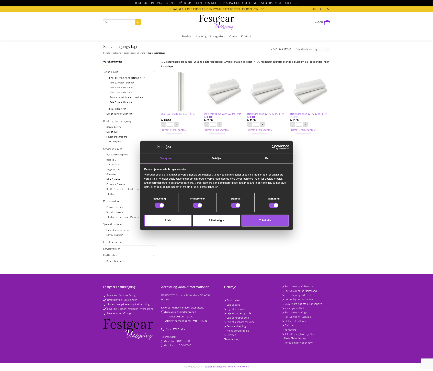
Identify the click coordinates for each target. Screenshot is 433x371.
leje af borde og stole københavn (303, 303)
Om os (233, 36)
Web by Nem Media (238, 366)
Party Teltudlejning (295, 338)
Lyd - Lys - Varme (112, 242)
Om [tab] (267, 158)
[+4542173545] (328, 9)
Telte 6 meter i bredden (121, 92)
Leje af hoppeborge (237, 317)
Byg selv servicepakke (117, 154)
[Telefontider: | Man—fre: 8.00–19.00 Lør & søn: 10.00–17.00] (321, 9)
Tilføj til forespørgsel (174, 129)
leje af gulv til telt (294, 308)
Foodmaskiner (111, 201)
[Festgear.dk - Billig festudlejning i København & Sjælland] (216, 22)
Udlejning (201, 36)
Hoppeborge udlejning (117, 229)
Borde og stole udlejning (134, 53)
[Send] (138, 22)
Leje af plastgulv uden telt (119, 113)
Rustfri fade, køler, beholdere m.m (123, 189)
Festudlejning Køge (296, 312)
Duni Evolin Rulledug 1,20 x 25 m (178, 113)
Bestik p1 (111, 159)
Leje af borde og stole (238, 313)
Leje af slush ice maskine (240, 322)
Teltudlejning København (298, 342)
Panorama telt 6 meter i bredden (126, 97)
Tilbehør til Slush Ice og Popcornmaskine (126, 216)
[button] (322, 22)
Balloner (289, 325)
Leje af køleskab (235, 309)
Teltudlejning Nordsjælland (300, 334)
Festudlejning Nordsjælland (301, 290)
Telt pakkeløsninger (116, 108)
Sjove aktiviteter (112, 224)
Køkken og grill (113, 164)
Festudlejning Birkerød (298, 295)
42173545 (178, 328)
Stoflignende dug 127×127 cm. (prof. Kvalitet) (222, 115)
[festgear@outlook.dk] (314, 9)
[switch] (197, 205)
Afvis (168, 220)
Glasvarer (111, 174)
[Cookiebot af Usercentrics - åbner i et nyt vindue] (274, 147)
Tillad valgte (216, 220)
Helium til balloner (295, 321)
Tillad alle (265, 220)
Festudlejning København (299, 286)
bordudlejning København (300, 299)
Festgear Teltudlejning (214, 366)
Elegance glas (113, 169)
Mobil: (168, 329)
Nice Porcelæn (113, 179)
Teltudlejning (110, 71)
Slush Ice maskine (115, 212)
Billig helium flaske (115, 260)
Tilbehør (110, 193)
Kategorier (216, 36)
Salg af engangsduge (116, 136)
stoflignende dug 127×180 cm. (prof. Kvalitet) (265, 115)
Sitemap (231, 335)
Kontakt (246, 36)
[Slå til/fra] (154, 72)
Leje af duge (112, 131)
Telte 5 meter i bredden (121, 102)
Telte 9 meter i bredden (121, 87)
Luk (296, 3)
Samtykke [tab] (166, 158)
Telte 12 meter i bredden (122, 82)
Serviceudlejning (112, 149)
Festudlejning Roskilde (298, 316)
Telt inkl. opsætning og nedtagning (123, 77)
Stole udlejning (113, 141)
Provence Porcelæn (116, 184)
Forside (186, 36)
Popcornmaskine (114, 206)
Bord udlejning (113, 126)
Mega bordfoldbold (237, 330)
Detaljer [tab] (216, 158)
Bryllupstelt (233, 300)
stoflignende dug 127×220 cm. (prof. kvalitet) (308, 115)
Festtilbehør (110, 255)
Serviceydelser (111, 248)
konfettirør (291, 329)
